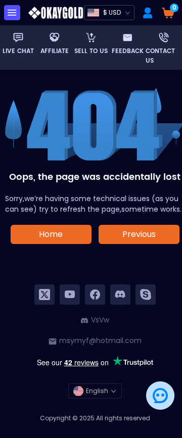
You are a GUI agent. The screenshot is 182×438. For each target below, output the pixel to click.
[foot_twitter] (44, 294)
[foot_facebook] (95, 294)
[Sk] (145, 294)
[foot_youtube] (70, 294)
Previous (139, 234)
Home (51, 234)
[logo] (56, 13)
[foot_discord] (120, 294)
